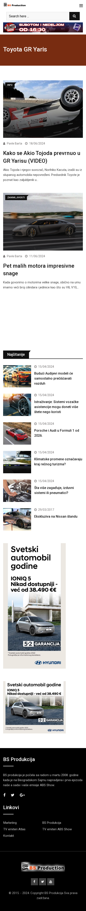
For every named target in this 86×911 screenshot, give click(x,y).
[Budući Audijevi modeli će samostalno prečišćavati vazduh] (17, 376)
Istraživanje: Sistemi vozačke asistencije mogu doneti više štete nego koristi (56, 407)
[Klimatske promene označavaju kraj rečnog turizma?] (17, 462)
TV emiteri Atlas (14, 829)
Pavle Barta (14, 143)
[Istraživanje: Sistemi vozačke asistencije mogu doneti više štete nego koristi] (17, 405)
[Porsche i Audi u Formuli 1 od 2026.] (17, 433)
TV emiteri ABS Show (57, 829)
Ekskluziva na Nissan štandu (55, 516)
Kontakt (8, 836)
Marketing (10, 823)
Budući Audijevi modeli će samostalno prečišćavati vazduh (53, 378)
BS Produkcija (51, 823)
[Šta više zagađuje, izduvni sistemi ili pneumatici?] (17, 491)
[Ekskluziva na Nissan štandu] (17, 519)
